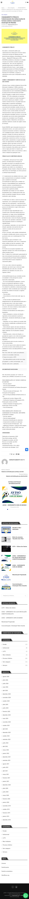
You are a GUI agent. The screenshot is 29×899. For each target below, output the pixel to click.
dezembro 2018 (7, 820)
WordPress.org (5, 875)
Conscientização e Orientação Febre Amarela (19, 584)
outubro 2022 (6, 736)
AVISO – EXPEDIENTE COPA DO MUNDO (14, 505)
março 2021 (6, 774)
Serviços (15, 665)
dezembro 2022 (7, 732)
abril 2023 (5, 729)
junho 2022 (5, 743)
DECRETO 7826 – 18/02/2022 (17, 528)
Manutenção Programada (19, 574)
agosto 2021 (6, 764)
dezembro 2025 (7, 694)
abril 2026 (5, 690)
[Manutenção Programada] (6, 577)
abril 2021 (5, 771)
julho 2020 (5, 788)
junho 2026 (5, 683)
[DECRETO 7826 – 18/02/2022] (6, 530)
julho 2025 (5, 704)
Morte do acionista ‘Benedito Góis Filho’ (18, 537)
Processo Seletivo (15, 658)
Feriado (15, 644)
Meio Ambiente (15, 655)
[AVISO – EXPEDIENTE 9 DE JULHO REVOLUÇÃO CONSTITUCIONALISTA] (6, 558)
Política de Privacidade (14, 896)
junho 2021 (5, 767)
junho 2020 (5, 792)
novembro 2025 (7, 697)
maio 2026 (5, 687)
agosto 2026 (6, 676)
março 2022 (6, 750)
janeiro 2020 (6, 802)
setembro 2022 (6, 739)
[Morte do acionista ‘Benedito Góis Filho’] (6, 539)
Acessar (4, 863)
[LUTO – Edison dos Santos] (6, 549)
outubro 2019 (6, 809)
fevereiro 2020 (6, 799)
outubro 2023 (6, 725)
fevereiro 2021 (6, 778)
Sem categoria (11, 7)
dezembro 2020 (7, 785)
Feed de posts (5, 867)
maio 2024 (5, 718)
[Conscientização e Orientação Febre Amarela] (6, 586)
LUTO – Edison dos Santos (19, 546)
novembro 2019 (7, 806)
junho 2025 (5, 708)
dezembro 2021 (7, 757)
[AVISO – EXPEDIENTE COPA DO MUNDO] (14, 495)
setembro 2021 (6, 760)
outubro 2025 (6, 701)
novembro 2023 (7, 722)
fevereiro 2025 (6, 711)
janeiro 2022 (6, 753)
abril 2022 (5, 746)
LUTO (15, 651)
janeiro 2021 (6, 781)
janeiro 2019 (6, 816)
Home (3, 7)
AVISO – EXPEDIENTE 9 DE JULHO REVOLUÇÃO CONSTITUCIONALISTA (19, 557)
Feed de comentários (7, 871)
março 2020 (6, 795)
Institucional (15, 648)
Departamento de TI (13, 24)
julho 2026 (5, 680)
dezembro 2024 (7, 715)
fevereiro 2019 (6, 813)
